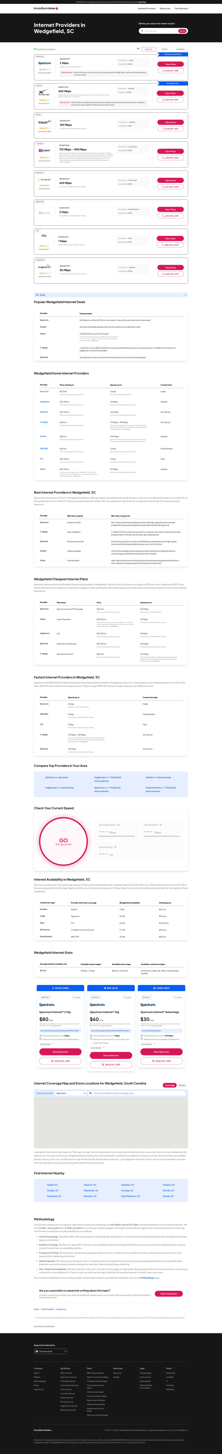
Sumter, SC (168, 1196)
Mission (37, 1377)
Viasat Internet (66, 1397)
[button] (147, 8)
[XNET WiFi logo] (44, 213)
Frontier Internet (67, 1393)
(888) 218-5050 (172, 245)
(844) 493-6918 (171, 99)
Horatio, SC (52, 1190)
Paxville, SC (168, 1190)
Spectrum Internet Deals (97, 1377)
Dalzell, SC (52, 1184)
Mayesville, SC (91, 1190)
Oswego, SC (127, 1190)
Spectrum (44, 391)
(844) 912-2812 (171, 129)
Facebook (170, 1373)
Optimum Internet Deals (97, 1415)
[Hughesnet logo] (44, 267)
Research (117, 1373)
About (36, 1373)
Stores (182, 1085)
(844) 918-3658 (172, 158)
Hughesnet (44, 401)
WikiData (170, 1389)
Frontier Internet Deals (96, 1396)
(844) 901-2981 (171, 70)
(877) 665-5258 (172, 187)
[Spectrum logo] (44, 63)
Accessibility (145, 1381)
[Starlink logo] (44, 92)
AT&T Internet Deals (95, 1373)
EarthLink (44, 412)
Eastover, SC (90, 1184)
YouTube (170, 1385)
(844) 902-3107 (172, 274)
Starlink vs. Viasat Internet (158, 777)
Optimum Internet (68, 1410)
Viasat (42, 469)
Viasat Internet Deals (96, 1400)
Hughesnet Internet (69, 1406)
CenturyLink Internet (69, 1385)
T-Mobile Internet (68, 1381)
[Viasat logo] (44, 121)
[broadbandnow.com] (46, 9)
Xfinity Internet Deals (96, 1404)
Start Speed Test (63, 841)
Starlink (43, 436)
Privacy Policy (146, 1373)
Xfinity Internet (66, 1402)
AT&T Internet (66, 1373)
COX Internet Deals (95, 1392)
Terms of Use (145, 1377)
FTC (41, 459)
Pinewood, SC (54, 1196)
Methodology (147, 1277)
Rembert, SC (90, 1196)
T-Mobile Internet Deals (97, 1381)
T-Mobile (44, 422)
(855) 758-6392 (172, 216)
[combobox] (139, 1093)
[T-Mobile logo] (44, 150)
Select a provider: (45, 1093)
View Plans (170, 64)
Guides (116, 1377)
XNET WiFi (44, 448)
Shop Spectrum (60, 1051)
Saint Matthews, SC (130, 1196)
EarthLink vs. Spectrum (56, 777)
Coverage (170, 1085)
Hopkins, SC (169, 1184)
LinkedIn (170, 1377)
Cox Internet (65, 1389)
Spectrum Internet (68, 1377)
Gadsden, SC (127, 1184)
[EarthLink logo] (44, 179)
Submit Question (169, 1293)
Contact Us (39, 1389)
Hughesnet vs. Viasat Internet (59, 787)
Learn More (142, 2)
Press (36, 1385)
